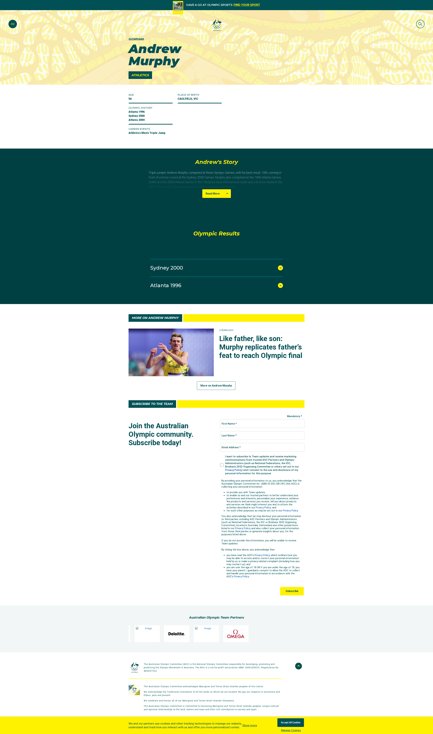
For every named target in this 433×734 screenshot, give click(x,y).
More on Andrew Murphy (216, 385)
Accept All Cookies (290, 722)
